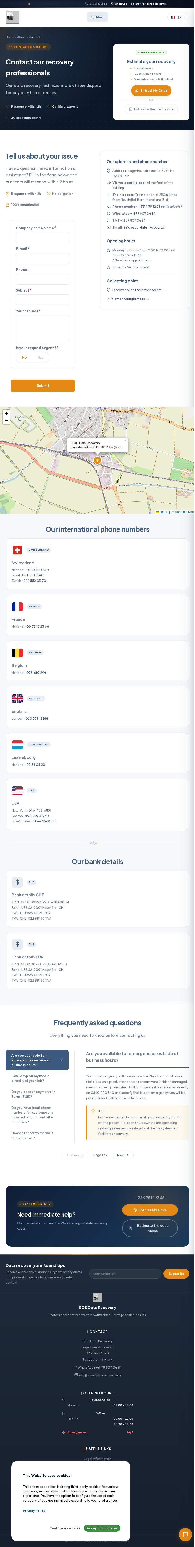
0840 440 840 (37, 570)
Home (10, 37)
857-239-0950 (37, 816)
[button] (97, 460)
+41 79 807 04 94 (143, 213)
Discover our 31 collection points (136, 290)
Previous (77, 1155)
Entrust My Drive (154, 90)
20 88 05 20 (35, 764)
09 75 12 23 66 (37, 626)
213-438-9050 (44, 821)
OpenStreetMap (183, 512)
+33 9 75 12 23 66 (98, 3)
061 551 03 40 (33, 575)
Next (120, 1155)
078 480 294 (36, 672)
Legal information (97, 1459)
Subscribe (176, 1273)
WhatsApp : (99, 1367)
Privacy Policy (34, 1511)
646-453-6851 (40, 810)
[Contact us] (185, 1534)
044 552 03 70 (34, 581)
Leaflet (163, 512)
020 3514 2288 (36, 718)
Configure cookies (64, 1528)
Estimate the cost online (154, 109)
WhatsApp (121, 3)
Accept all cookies (102, 1528)
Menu (100, 17)
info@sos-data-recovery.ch (151, 3)
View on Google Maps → (130, 299)
